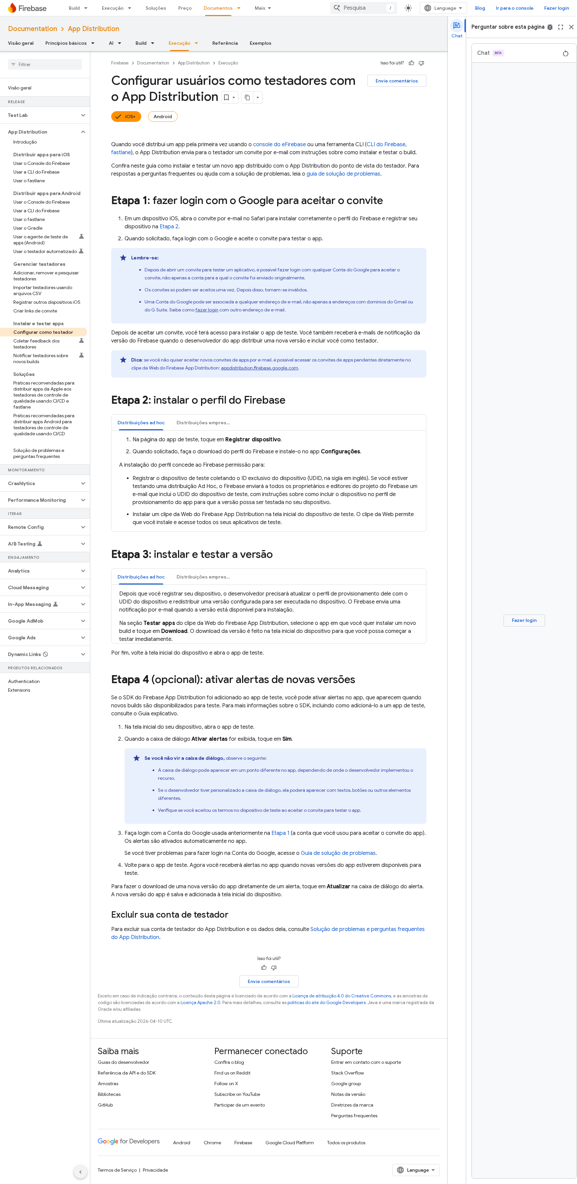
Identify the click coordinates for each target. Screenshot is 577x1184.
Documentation (32, 29)
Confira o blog (229, 1062)
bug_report (550, 27)
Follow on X (226, 1084)
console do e (279, 144)
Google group (346, 1084)
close (571, 27)
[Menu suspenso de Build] (88, 8)
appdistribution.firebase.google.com (259, 368)
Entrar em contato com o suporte (366, 1062)
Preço (185, 8)
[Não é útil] (421, 63)
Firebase (120, 63)
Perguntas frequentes (354, 1116)
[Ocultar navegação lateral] (80, 1172)
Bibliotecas (109, 1094)
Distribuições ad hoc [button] (141, 423)
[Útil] (411, 63)
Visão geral (20, 43)
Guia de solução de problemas (338, 853)
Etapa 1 (280, 833)
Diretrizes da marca (352, 1105)
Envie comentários (397, 81)
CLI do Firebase (386, 144)
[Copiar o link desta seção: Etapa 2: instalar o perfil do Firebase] (292, 401)
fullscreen (561, 27)
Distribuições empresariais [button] (207, 423)
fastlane (121, 152)
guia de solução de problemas (343, 174)
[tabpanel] (269, 481)
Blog (480, 8)
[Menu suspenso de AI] (122, 43)
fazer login (206, 310)
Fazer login (556, 8)
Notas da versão (348, 1094)
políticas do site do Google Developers (326, 1002)
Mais (260, 8)
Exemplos (260, 43)
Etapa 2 (169, 226)
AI (111, 43)
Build (74, 8)
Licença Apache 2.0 (200, 1002)
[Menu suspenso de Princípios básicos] (95, 43)
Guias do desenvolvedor (123, 1062)
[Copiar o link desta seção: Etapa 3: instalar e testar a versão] (279, 555)
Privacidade (155, 1170)
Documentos (218, 8)
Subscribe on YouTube (237, 1094)
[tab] (141, 422)
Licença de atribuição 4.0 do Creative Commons (342, 996)
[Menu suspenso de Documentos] (241, 8)
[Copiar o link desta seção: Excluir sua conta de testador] (235, 915)
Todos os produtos (346, 1143)
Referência (225, 43)
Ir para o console (515, 8)
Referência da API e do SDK (127, 1073)
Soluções (156, 8)
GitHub (105, 1105)
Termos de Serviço (117, 1170)
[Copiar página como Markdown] (247, 97)
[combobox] (363, 8)
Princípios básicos (66, 43)
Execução (113, 8)
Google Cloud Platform (289, 1143)
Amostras (108, 1084)
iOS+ (130, 116)
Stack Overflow (347, 1073)
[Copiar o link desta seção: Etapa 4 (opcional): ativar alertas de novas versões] (362, 680)
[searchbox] (45, 64)
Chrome (212, 1143)
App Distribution (93, 29)
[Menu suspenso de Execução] (132, 8)
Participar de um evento (239, 1105)
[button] (39, 115)
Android (163, 116)
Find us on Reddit (232, 1073)
